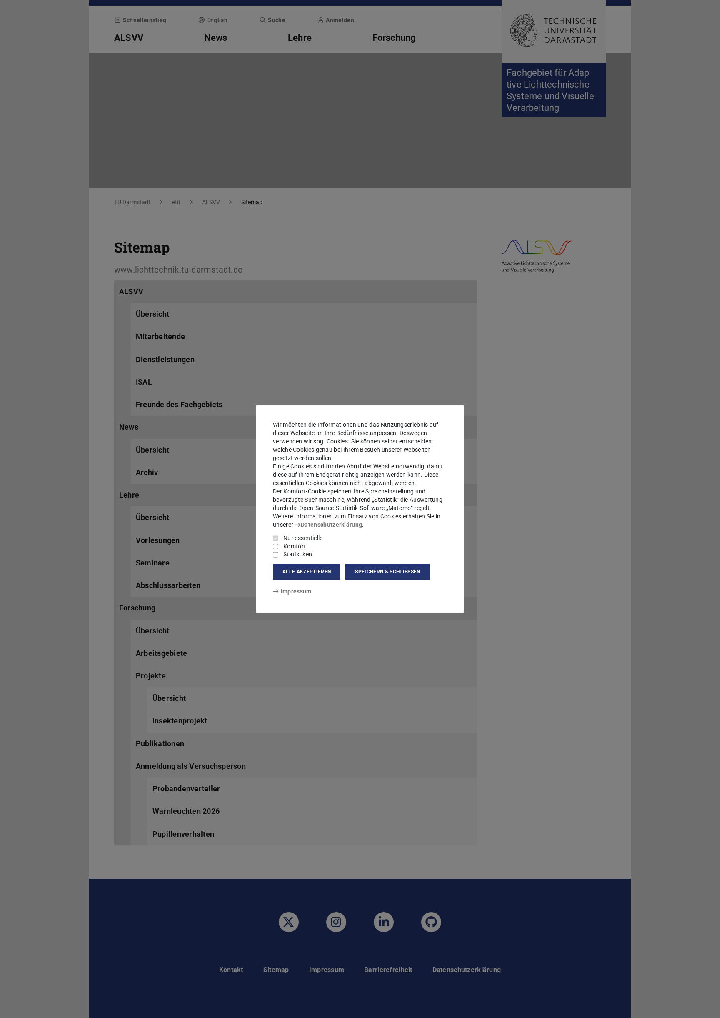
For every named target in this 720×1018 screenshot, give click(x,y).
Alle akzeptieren (306, 572)
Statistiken (297, 554)
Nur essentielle (303, 538)
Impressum (296, 591)
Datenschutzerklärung (331, 524)
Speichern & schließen (387, 572)
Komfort (294, 546)
